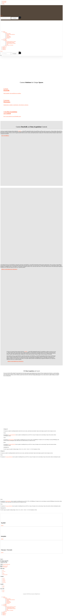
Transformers (8, 36)
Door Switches (8, 602)
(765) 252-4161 (4, 566)
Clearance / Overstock (9, 610)
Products (5, 32)
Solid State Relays (11, 439)
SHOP (2, 525)
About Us (3, 48)
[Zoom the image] (31, 517)
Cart (2, 572)
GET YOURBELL (5, 135)
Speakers (7, 35)
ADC (7, 44)
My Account (4, 1)
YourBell (3, 31)
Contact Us (4, 49)
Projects (3, 46)
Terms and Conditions (4, 574)
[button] (1, 15)
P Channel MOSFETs (12, 444)
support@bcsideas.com (6, 564)
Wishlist (3, 573)
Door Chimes (8, 33)
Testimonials (4, 47)
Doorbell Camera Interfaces (10, 34)
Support (5, 38)
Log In (3, 3)
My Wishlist (4, 2)
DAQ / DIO (4, 39)
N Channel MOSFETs (12, 434)
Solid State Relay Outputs (10, 42)
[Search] (20, 17)
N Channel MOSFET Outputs (11, 41)
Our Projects (3, 581)
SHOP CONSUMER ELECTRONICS (9, 269)
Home (3, 570)
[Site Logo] (29, 14)
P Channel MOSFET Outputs (11, 43)
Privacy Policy (4, 582)
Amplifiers (8, 37)
